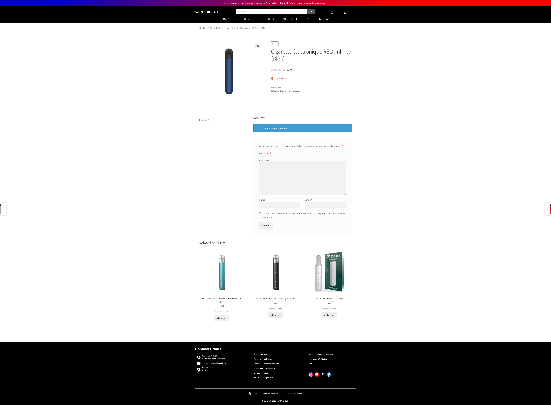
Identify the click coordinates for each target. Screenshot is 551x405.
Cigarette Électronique (219, 28)
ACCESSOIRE (290, 19)
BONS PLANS (323, 19)
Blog (310, 364)
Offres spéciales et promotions (321, 355)
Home (205, 28)
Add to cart (222, 318)
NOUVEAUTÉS (228, 19)
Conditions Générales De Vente (266, 364)
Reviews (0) (204, 119)
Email (308, 199)
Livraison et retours (261, 373)
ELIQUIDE (270, 19)
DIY (307, 19)
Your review (265, 160)
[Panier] (332, 12)
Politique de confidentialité (264, 368)
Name (262, 199)
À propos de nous (261, 355)
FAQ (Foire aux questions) (264, 378)
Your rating (265, 152)
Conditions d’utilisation (263, 359)
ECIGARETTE (250, 19)
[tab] (221, 120)
